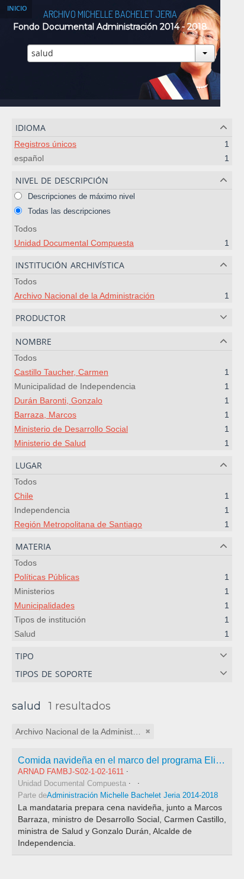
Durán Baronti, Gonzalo (58, 400)
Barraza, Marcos (45, 414)
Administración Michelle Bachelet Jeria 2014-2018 (132, 795)
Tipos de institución (50, 619)
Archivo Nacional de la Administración (84, 295)
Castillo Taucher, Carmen (61, 372)
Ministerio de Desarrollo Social (71, 429)
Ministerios (34, 591)
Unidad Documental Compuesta (74, 243)
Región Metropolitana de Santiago (78, 524)
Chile (23, 496)
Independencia (42, 510)
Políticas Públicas (46, 577)
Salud (25, 634)
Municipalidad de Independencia (75, 386)
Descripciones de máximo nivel (80, 196)
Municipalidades (44, 605)
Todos (25, 228)
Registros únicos (45, 144)
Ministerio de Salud (50, 443)
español (29, 158)
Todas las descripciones (68, 211)
